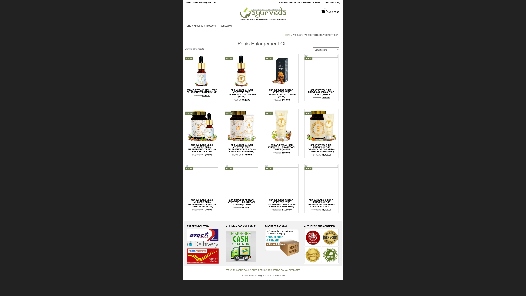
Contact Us (226, 25)
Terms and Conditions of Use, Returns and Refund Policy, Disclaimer (263, 270)
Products (211, 25)
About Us (198, 25)
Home (188, 25)
